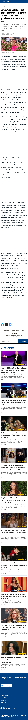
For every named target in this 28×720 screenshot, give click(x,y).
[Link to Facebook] (1, 708)
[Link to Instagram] (4, 708)
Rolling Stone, (13, 272)
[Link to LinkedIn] (14, 708)
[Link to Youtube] (9, 708)
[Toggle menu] (25, 1)
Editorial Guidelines (5, 695)
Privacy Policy (4, 697)
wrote (14, 117)
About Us (3, 693)
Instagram (9, 205)
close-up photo (12, 105)
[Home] (5, 1)
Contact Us (3, 705)
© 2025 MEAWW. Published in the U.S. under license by (12, 677)
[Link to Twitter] (6, 708)
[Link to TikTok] (11, 708)
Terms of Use (3, 702)
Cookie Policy (3, 700)
